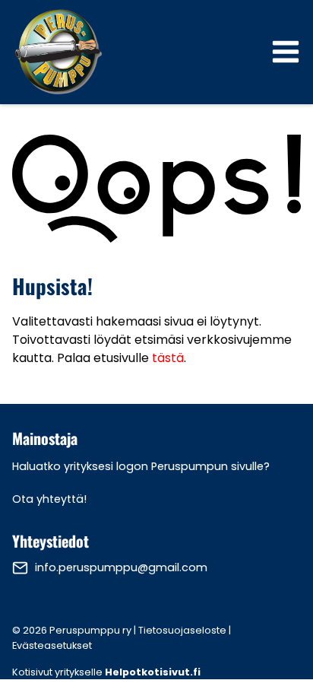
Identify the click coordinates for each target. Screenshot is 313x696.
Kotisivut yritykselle (106, 672)
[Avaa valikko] (285, 52)
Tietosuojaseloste (182, 630)
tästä (168, 358)
